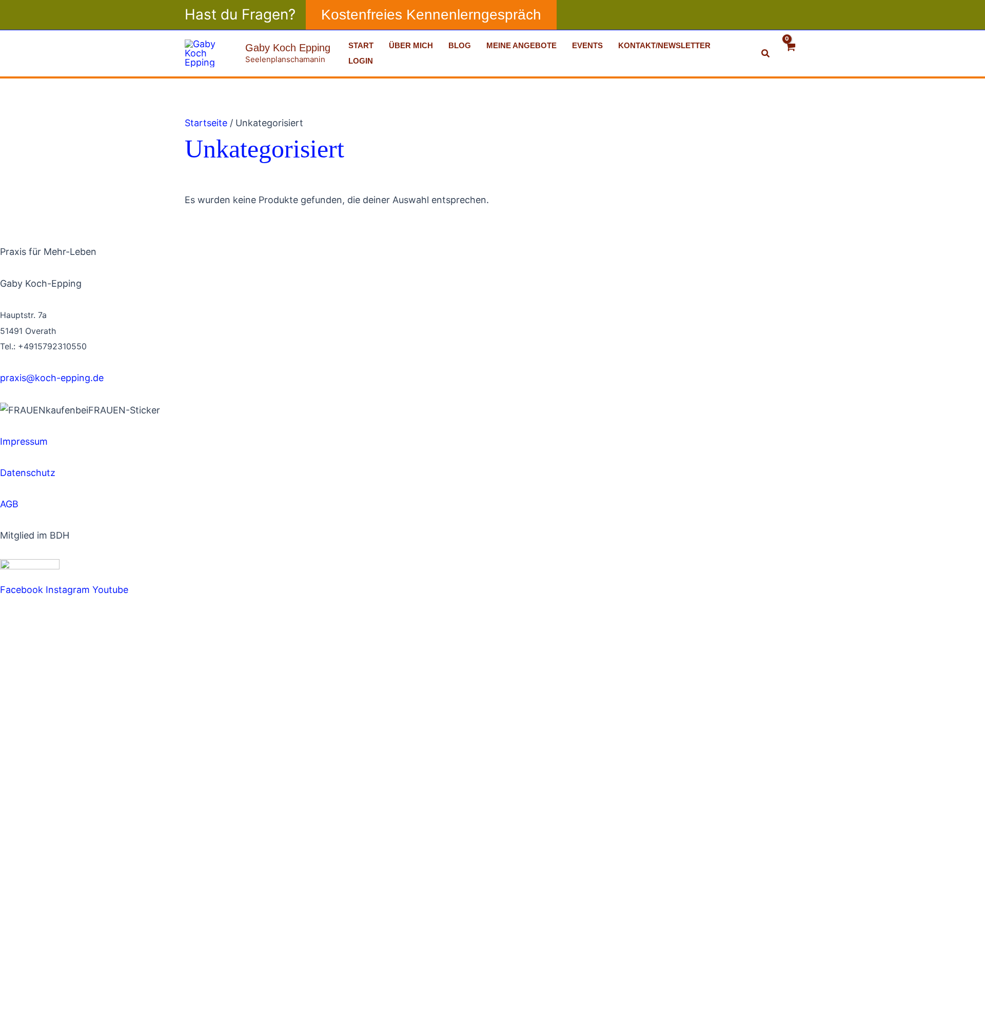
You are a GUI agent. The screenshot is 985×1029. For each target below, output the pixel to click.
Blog (459, 45)
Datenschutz (27, 472)
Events (587, 45)
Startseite (206, 122)
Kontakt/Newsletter (664, 45)
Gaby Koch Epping (287, 47)
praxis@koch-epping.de (52, 377)
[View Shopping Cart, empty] (790, 53)
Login (360, 60)
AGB (9, 504)
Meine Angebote (521, 45)
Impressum (24, 441)
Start (360, 45)
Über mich (411, 45)
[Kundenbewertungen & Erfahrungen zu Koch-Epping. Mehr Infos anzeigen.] (102, 425)
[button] (431, 15)
